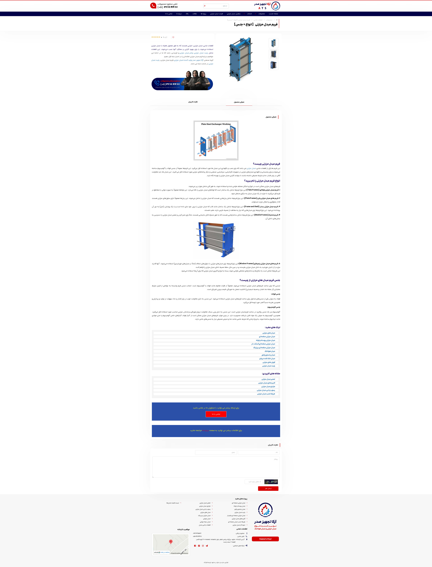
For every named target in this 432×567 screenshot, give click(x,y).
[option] (273, 43)
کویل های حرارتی (269, 362)
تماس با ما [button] (169, 14)
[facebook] (195, 546)
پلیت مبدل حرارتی (201, 53)
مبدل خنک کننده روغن (267, 358)
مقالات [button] (194, 14)
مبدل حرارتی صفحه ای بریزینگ (264, 348)
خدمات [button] (249, 14)
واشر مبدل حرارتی (186, 53)
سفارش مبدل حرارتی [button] (233, 14)
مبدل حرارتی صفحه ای (267, 337)
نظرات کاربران (193, 102)
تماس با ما (216, 414)
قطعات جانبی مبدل (204, 525)
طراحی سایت (224, 562)
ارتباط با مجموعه (265, 539)
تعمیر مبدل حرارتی (205, 503)
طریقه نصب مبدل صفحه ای (236, 522)
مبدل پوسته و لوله (239, 506)
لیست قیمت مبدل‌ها (172, 503)
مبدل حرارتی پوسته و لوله (265, 340)
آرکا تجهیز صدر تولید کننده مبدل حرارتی (189, 60)
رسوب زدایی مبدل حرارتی (203, 509)
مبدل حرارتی (251, 168)
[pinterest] (199, 546)
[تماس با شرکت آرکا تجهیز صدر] (182, 79)
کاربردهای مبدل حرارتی (238, 519)
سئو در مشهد (215, 562)
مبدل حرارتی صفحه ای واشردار (236, 516)
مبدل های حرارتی (268, 333)
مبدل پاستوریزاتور (268, 355)
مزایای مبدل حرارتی (204, 506)
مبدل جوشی (206, 519)
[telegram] (207, 546)
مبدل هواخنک (270, 351)
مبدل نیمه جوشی (205, 522)
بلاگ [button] (187, 14)
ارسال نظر (268, 488)
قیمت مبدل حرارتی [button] (216, 14)
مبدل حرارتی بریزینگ (204, 516)
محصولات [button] (261, 14)
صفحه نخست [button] (273, 14)
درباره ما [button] (179, 14)
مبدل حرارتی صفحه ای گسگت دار (263, 344)
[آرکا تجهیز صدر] (267, 6)
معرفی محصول (239, 102)
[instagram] (203, 546)
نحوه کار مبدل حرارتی (239, 525)
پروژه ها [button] (203, 14)
